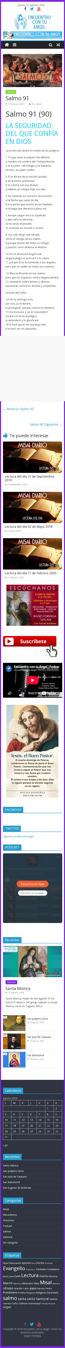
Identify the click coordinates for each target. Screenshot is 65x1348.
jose (11, 1276)
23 (56, 1125)
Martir (8, 1283)
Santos (53, 1299)
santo (31, 1299)
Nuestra (56, 1283)
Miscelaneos (10, 1214)
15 (48, 1119)
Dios (33, 1263)
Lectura (30, 1275)
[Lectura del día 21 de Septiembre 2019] (32, 444)
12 (23, 1119)
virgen (7, 1307)
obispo (8, 1288)
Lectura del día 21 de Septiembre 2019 (29, 478)
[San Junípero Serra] (14, 1017)
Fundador (41, 1269)
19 (23, 1125)
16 (56, 1119)
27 (31, 1131)
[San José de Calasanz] (14, 1035)
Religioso (41, 1292)
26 (23, 1131)
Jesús (6, 1276)
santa (22, 1299)
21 (39, 1125)
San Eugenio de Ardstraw (17, 1187)
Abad (5, 1263)
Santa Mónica (18, 988)
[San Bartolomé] (14, 1053)
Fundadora (53, 1269)
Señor (15, 1303)
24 (6, 1131)
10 (6, 1119)
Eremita (49, 1263)
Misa (36, 1283)
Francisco (30, 1269)
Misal (6, 1209)
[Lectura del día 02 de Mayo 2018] (32, 494)
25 (14, 1131)
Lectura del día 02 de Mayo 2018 (28, 526)
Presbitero (10, 1292)
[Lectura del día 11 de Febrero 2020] (32, 540)
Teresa (44, 1303)
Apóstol (26, 1263)
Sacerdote (52, 1292)
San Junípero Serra (37, 1018)
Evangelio (14, 1268)
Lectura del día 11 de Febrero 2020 (30, 573)
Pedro (49, 1288)
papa (33, 1288)
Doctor (40, 1263)
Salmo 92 (18, 409)
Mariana (53, 1276)
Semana (7, 1303)
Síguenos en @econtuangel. (18, 836)
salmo (39, 104)
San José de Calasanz (39, 1037)
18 (14, 1125)
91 (33, 104)
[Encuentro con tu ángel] (7, 45)
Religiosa (31, 1292)
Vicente (51, 1303)
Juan (17, 1276)
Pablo (26, 1288)
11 (14, 1119)
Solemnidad (34, 1303)
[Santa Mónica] (32, 947)
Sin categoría (10, 1242)
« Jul (5, 1145)
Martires (17, 1283)
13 (31, 1119)
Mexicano (27, 1283)
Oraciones (8, 1220)
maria (43, 1276)
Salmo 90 (46, 424)
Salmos (10, 92)
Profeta (22, 1292)
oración (18, 1288)
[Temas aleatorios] (58, 44)
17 (6, 1125)
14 (39, 1119)
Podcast (7, 1226)
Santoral (11, 982)
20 (31, 1125)
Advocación (15, 1263)
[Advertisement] (32, 368)
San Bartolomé (35, 1055)
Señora (23, 1303)
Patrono (41, 1288)
